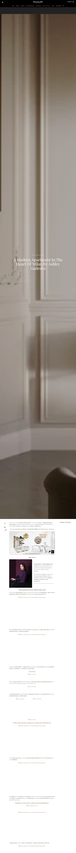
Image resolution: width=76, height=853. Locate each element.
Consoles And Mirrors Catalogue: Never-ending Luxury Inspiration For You (34, 722)
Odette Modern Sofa (46, 681)
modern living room (16, 758)
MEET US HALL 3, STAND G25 (47, 529)
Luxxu (51, 798)
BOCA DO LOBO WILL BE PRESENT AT (19, 529)
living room (35, 629)
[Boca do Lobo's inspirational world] (38, 2)
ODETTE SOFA (32, 671)
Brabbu (12, 798)
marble (32, 758)
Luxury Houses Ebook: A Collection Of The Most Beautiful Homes (34, 803)
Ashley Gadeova (12, 524)
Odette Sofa (25, 666)
